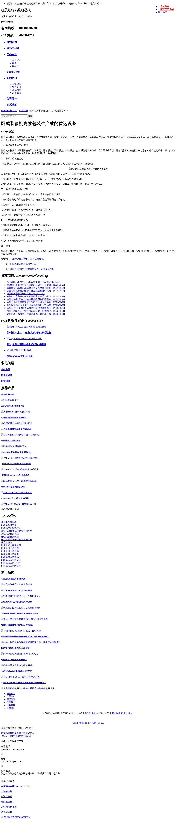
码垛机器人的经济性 (11, 566)
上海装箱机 (6, 791)
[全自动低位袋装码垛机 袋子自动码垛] (20, 435)
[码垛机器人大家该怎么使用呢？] (17, 665)
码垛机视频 (13, 71)
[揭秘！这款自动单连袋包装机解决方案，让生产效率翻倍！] (31, 642)
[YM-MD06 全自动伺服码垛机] (16, 492)
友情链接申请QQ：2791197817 (16, 786)
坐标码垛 (16, 60)
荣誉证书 (16, 92)
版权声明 (11, 705)
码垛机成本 (6, 542)
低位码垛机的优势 (10, 536)
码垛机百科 (90, 723)
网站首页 (12, 42)
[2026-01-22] (26, 293)
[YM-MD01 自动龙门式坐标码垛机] (18, 504)
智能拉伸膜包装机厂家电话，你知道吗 (17, 625)
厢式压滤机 (6, 801)
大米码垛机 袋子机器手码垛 (13, 406)
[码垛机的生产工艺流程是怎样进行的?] (20, 607)
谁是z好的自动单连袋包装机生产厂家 (17, 671)
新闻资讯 (12, 78)
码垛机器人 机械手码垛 (11, 441)
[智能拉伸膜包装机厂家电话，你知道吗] (21, 631)
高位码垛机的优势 (10, 534)
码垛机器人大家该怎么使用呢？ (14, 660)
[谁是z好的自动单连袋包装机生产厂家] (20, 677)
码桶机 (15, 66)
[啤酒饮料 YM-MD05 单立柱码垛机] (19, 481)
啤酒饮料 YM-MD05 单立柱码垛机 (15, 475)
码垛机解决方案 (9, 525)
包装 (30, 259)
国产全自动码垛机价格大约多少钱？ (16, 648)
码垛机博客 (78, 723)
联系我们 (12, 104)
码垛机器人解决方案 (11, 545)
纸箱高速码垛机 (8, 394)
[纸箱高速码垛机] (10, 400)
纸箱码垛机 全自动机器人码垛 (14, 418)
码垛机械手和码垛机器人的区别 (16, 539)
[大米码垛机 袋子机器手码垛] (15, 411)
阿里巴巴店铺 (167, 9)
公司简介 (12, 98)
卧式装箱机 (38, 259)
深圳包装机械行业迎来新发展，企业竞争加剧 (32, 269)
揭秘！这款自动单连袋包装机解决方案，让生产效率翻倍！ (25, 637)
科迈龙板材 (6, 796)
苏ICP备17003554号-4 (20, 736)
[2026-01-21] (36, 311)
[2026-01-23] (33, 282)
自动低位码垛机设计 (11, 528)
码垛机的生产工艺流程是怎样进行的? (17, 602)
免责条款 (11, 708)
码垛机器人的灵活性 (11, 557)
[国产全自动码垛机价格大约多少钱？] (20, 654)
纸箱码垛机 (13, 48)
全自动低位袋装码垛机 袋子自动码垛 (16, 429)
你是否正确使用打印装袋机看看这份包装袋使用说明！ (24, 683)
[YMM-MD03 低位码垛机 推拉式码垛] (20, 469)
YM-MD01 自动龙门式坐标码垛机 (16, 498)
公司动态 (16, 84)
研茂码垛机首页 (9, 110)
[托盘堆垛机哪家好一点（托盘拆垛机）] (21, 596)
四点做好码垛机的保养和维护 (13, 579)
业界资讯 (16, 87)
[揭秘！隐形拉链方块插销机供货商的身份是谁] (24, 619)
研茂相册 (5, 381)
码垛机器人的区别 (10, 548)
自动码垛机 (90, 713)
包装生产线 (16, 259)
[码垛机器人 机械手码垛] (13, 446)
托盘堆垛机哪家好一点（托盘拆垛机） (17, 590)
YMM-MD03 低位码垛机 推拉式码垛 (16, 464)
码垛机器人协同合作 (11, 563)
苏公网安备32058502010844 (17, 817)
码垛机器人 (126, 713)
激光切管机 (6, 812)
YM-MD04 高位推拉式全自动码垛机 (16, 452)
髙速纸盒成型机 (9, 522)
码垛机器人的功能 (10, 554)
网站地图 (162, 12)
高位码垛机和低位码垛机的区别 (16, 531)
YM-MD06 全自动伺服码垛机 (13, 487)
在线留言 (164, 6)
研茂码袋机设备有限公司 (13, 733)
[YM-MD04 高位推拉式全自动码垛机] (19, 458)
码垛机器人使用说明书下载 (23, 264)
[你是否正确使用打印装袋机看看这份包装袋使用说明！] (28, 688)
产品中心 (12, 54)
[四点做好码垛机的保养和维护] (16, 584)
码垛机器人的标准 (10, 551)
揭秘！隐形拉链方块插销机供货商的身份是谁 (20, 613)
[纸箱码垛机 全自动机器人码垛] (17, 423)
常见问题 (16, 90)
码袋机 (15, 63)
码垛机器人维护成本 (11, 560)
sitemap (101, 723)
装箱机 (25, 259)
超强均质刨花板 (9, 807)
